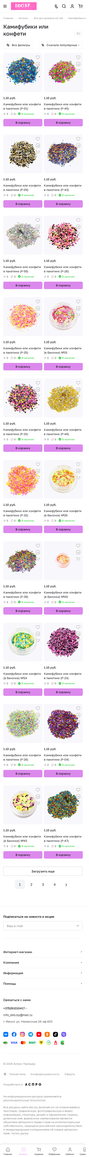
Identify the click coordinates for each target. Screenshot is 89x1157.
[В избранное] (38, 57)
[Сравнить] (38, 64)
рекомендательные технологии (24, 1100)
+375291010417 (14, 1008)
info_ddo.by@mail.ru (17, 1015)
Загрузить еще (43, 871)
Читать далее (20, 1133)
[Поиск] (64, 6)
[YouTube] (38, 1034)
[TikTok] (55, 1034)
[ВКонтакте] (5, 1034)
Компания (11, 962)
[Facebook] (14, 1034)
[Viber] (63, 1034)
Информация (13, 973)
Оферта (70, 1074)
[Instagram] (22, 1034)
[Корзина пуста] (80, 6)
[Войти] (72, 6)
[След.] (66, 884)
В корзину (23, 122)
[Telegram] (30, 1034)
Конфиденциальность (45, 1074)
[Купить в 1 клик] (38, 71)
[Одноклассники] (47, 1034)
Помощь (9, 983)
